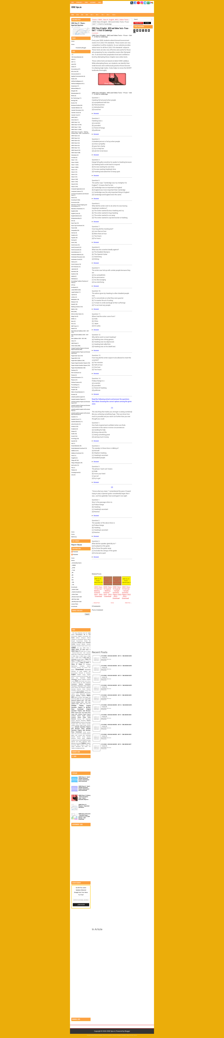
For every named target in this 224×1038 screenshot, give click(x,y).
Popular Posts (138, 23)
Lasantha (110, 1035)
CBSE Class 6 (74, 145)
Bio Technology (75, 98)
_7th (72, 577)
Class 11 (73, 164)
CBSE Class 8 (74, 150)
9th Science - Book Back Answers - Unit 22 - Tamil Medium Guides (116, 685)
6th (108, 15)
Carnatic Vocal (75, 112)
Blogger (84, 47)
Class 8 (105, 20)
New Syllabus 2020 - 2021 (77, 338)
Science (73, 426)
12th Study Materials (76, 57)
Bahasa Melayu (75, 88)
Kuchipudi (73, 287)
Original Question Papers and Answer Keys (81, 710)
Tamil (72, 455)
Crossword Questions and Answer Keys (81, 667)
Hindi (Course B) (75, 249)
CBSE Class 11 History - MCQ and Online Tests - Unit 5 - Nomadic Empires (84, 797)
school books (74, 424)
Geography (74, 230)
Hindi (72, 242)
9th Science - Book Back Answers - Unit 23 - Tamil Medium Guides (116, 675)
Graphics (73, 235)
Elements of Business (76, 208)
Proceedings (74, 384)
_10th (72, 582)
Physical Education (76, 377)
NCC (72, 323)
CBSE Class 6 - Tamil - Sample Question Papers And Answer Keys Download (84, 779)
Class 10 (73, 162)
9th (92, 15)
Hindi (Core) (74, 245)
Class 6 (73, 179)
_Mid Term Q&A (75, 599)
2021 (72, 61)
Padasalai (75, 551)
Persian (73, 375)
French (73, 228)
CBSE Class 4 (74, 140)
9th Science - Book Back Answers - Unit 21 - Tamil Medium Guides (116, 695)
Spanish (73, 441)
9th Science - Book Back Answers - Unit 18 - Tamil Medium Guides (116, 724)
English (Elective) (75, 215)
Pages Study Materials (77, 367)
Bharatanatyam (75, 93)
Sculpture (73, 429)
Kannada (73, 271)
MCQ (116, 20)
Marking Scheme (75, 306)
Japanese (73, 269)
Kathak (73, 276)
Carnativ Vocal (74, 115)
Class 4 (73, 174)
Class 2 (73, 169)
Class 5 (73, 176)
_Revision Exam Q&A (76, 596)
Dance (73, 197)
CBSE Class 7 (74, 147)
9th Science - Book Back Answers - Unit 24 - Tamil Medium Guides (116, 665)
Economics (74, 202)
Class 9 (73, 186)
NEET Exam (74, 326)
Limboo (73, 297)
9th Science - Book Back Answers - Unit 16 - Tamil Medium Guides (116, 744)
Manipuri (73, 302)
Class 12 (73, 167)
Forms (86, 2)
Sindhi (72, 433)
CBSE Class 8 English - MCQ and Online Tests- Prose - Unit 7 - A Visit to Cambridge (110, 29)
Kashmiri (73, 274)
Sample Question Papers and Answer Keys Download (81, 730)
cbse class (74, 120)
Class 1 (73, 160)
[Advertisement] (112, 840)
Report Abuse (76, 545)
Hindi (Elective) (75, 252)
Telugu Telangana (75, 462)
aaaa (72, 64)
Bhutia (72, 95)
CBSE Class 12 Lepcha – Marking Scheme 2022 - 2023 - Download (79, 132)
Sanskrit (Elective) (75, 421)
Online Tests (123, 20)
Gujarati (73, 237)
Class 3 (73, 172)
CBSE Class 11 (75, 127)
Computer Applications (77, 189)
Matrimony (92, 2)
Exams (100, 2)
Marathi (73, 304)
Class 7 (73, 181)
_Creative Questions (76, 592)
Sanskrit (73, 416)
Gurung (73, 240)
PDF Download (75, 372)
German (73, 232)
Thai (72, 467)
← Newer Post (96, 602)
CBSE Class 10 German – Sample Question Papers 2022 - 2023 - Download (126, 592)
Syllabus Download (76, 453)
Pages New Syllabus (76, 360)
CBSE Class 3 (74, 138)
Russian (73, 394)
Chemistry (73, 155)
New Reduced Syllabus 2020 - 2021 (80, 331)
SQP (72, 443)
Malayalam (74, 299)
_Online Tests (74, 594)
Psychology (74, 387)
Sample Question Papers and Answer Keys (81, 727)
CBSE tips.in (76, 7)
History (73, 262)
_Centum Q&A (74, 589)
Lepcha (73, 294)
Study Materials (75, 445)
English (111, 20)
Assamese (74, 86)
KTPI (72, 285)
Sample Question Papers (77, 399)
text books (74, 465)
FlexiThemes (95, 1035)
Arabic (73, 78)
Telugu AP (73, 460)
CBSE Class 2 (74, 135)
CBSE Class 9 (74, 152)
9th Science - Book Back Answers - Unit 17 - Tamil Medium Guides (116, 734)
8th (97, 15)
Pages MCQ (74, 358)
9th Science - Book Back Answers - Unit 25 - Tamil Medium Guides (116, 656)
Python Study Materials (77, 392)
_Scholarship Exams (76, 563)
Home (72, 2)
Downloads (79, 2)
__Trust (73, 570)
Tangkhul (73, 458)
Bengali (73, 91)
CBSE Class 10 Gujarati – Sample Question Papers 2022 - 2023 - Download (117, 592)
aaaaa (72, 66)
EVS (72, 220)
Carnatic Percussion (76, 110)
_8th (72, 575)
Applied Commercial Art (77, 76)
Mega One (73, 316)
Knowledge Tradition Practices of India (79, 690)
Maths (72, 309)
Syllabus (73, 450)
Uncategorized (75, 472)
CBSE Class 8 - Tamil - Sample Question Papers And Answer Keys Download (84, 788)
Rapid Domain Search (132, 1035)
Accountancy (74, 69)
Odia (72, 341)
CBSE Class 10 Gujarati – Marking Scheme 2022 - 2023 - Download (107, 591)
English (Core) (74, 213)
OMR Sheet (74, 343)
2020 (72, 59)
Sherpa (73, 431)
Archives (147, 23)
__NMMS (73, 565)
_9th (72, 572)
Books (73, 103)
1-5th (114, 15)
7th (102, 15)
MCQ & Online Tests (76, 314)
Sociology (73, 438)
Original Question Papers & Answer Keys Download (81, 707)
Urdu (72, 474)
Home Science (75, 264)
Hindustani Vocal (75, 259)
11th (82, 15)
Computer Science (76, 191)
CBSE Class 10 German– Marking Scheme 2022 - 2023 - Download (98, 591)
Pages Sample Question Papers (79, 365)
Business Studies (75, 105)
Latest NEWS (74, 289)
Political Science (75, 382)
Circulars (73, 157)
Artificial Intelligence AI (77, 83)
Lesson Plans (74, 604)
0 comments (95, 33)
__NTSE (73, 567)
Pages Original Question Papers (79, 363)
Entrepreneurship (75, 218)
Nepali (73, 328)
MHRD (73, 318)
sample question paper (77, 396)
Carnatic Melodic (75, 107)
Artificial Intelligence (76, 81)
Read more (109, 659)
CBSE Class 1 (74, 122)
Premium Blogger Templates (119, 1035)
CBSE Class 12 (75, 129)
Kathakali (73, 278)
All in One (73, 71)
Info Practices (74, 266)
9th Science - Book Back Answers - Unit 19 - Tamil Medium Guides (116, 714)
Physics (73, 380)
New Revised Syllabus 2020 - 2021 (79, 334)
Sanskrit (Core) (75, 419)
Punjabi (73, 389)
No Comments (103, 660)
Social (72, 436)
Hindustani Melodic (76, 254)
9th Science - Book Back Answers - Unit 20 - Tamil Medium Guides (116, 705)
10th (87, 15)
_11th (72, 584)
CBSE (100, 20)
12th (77, 15)
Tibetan (73, 470)
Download (74, 200)
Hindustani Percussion (77, 257)
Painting (73, 370)
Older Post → (128, 602)
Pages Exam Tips (75, 355)
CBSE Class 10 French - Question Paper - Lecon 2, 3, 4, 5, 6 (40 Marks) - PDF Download (84, 816)
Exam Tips (73, 223)
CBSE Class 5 (74, 143)
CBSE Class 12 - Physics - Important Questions (78, 24)
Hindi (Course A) (75, 247)
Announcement (75, 74)
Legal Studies (74, 292)
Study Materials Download (78, 448)
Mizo (72, 321)
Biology (73, 100)
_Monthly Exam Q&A (76, 601)
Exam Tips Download (76, 225)
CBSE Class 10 (75, 124)
